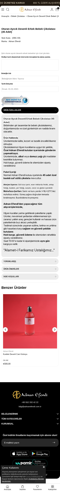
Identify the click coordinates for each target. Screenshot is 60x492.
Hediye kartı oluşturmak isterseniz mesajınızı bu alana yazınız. (26, 57)
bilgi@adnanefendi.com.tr (30, 406)
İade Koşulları (11, 276)
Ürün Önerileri (11, 269)
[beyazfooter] (30, 463)
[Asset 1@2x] (30, 395)
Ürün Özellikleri (12, 110)
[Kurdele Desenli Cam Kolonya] (30, 321)
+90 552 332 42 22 (30, 402)
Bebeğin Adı (6, 73)
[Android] (40, 453)
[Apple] (20, 453)
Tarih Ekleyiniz (7, 84)
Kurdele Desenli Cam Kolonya (15, 354)
